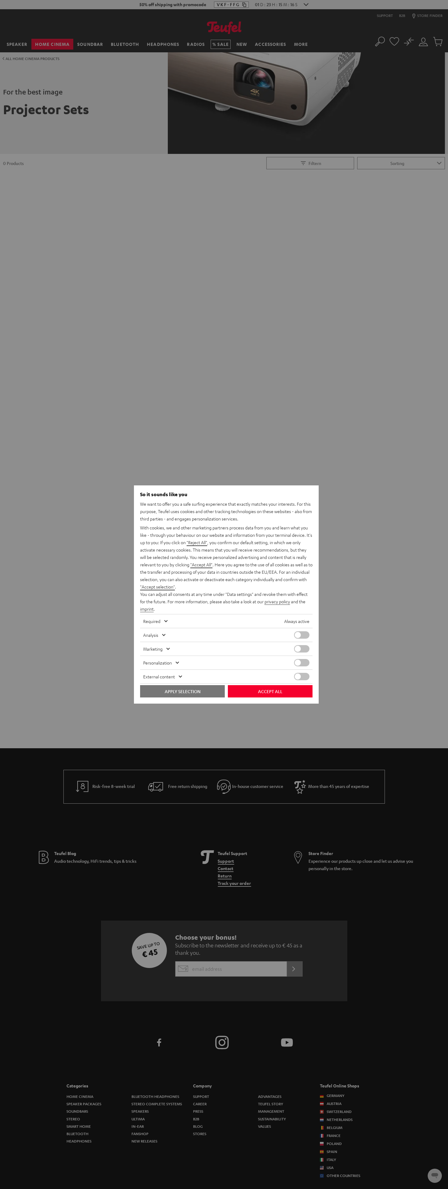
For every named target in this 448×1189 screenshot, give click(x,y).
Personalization (157, 662)
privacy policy (277, 601)
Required (151, 621)
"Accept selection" (157, 586)
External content (159, 676)
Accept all (270, 691)
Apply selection (182, 691)
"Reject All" (197, 542)
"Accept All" (201, 564)
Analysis (150, 635)
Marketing (153, 649)
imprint (147, 609)
